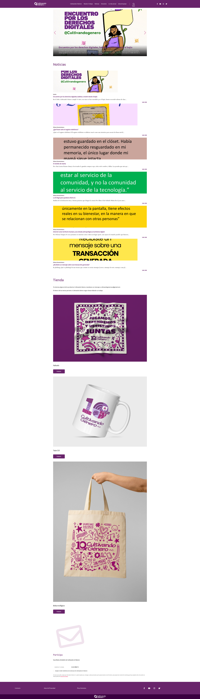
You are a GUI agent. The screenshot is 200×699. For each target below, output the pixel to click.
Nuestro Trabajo (88, 4)
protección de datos (64, 676)
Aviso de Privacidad (49, 688)
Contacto (17, 688)
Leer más (144, 102)
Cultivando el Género (76, 4)
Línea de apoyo (122, 4)
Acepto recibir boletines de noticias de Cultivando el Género (71, 671)
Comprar (59, 371)
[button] (55, 32)
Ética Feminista (81, 688)
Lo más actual (112, 4)
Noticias (97, 4)
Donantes (104, 4)
